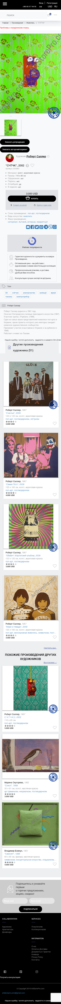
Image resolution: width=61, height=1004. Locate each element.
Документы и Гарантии (41, 951)
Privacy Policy (37, 957)
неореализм (25, 791)
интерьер (31, 222)
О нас (34, 946)
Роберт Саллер (36, 156)
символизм (43, 633)
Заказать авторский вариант (14, 149)
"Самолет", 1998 (12, 854)
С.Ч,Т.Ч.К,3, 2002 (12, 717)
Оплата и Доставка (39, 949)
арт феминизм (11, 791)
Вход (41, 3)
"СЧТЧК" (41, 23)
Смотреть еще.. (50, 648)
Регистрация (52, 3)
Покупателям (37, 926)
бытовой (22, 222)
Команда (35, 954)
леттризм (34, 419)
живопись (27, 216)
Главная (5, 23)
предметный (42, 222)
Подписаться (30, 909)
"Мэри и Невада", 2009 (16, 627)
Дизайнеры (7, 932)
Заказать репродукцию (15, 142)
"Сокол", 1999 (11, 785)
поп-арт (31, 213)
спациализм (48, 860)
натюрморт (13, 222)
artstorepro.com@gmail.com (13, 993)
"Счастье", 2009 (13, 413)
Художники (7, 926)
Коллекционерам (39, 929)
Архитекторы (7, 929)
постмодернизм (43, 213)
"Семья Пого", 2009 (15, 484)
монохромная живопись (25, 633)
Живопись (30, 23)
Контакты (36, 959)
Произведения (17, 23)
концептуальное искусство (28, 860)
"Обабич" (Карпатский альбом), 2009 (23, 555)
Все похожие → (50, 662)
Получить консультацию (10, 977)
